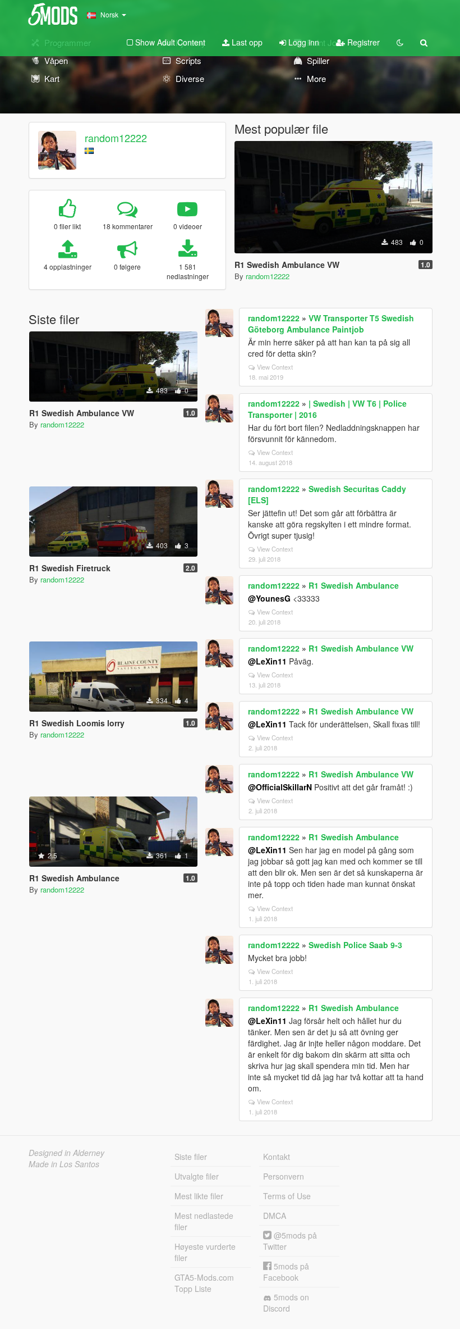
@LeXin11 (267, 661)
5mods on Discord (286, 1302)
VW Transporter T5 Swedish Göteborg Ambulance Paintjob (331, 323)
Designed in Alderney (66, 1152)
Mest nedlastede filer (203, 1221)
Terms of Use (287, 1195)
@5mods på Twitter (290, 1241)
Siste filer (190, 1156)
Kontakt (276, 1156)
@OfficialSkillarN (280, 787)
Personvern (283, 1176)
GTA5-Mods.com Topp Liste (204, 1283)
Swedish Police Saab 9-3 (355, 944)
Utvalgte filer (196, 1176)
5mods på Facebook (286, 1271)
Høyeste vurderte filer (205, 1252)
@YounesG (269, 598)
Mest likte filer (198, 1195)
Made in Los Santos (64, 1163)
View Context (275, 366)
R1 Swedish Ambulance (354, 585)
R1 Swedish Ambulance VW (361, 648)
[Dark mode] (400, 42)
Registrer (362, 42)
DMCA (274, 1215)
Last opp (246, 42)
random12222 (116, 137)
